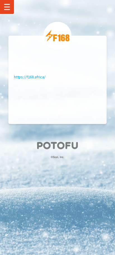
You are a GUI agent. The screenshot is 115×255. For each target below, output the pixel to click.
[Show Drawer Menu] (7, 7)
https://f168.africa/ (29, 76)
